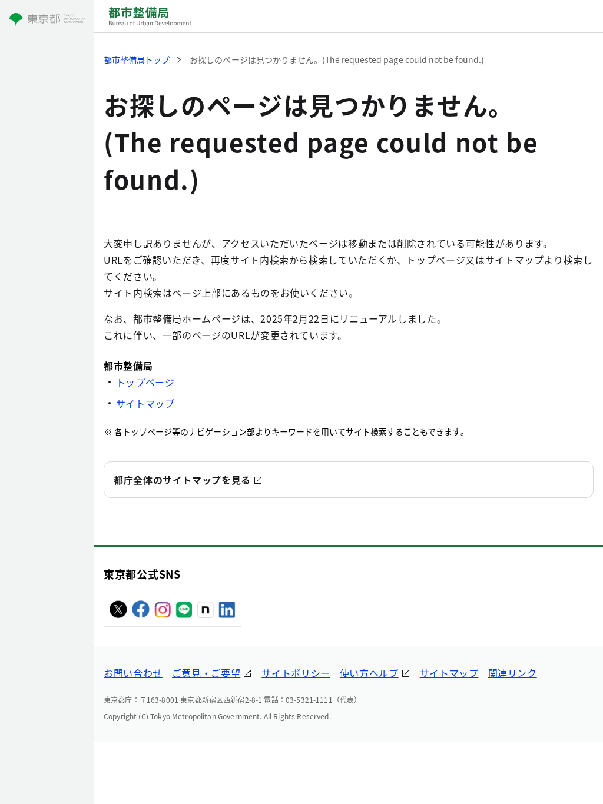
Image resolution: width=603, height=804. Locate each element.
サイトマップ (145, 403)
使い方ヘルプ (369, 673)
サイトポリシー (295, 673)
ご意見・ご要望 (206, 673)
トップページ (145, 382)
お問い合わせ (133, 673)
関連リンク (512, 673)
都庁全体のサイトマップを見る (182, 480)
